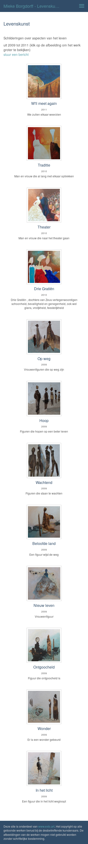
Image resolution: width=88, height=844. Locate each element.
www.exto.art (46, 826)
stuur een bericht (16, 54)
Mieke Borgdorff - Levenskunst (32, 6)
